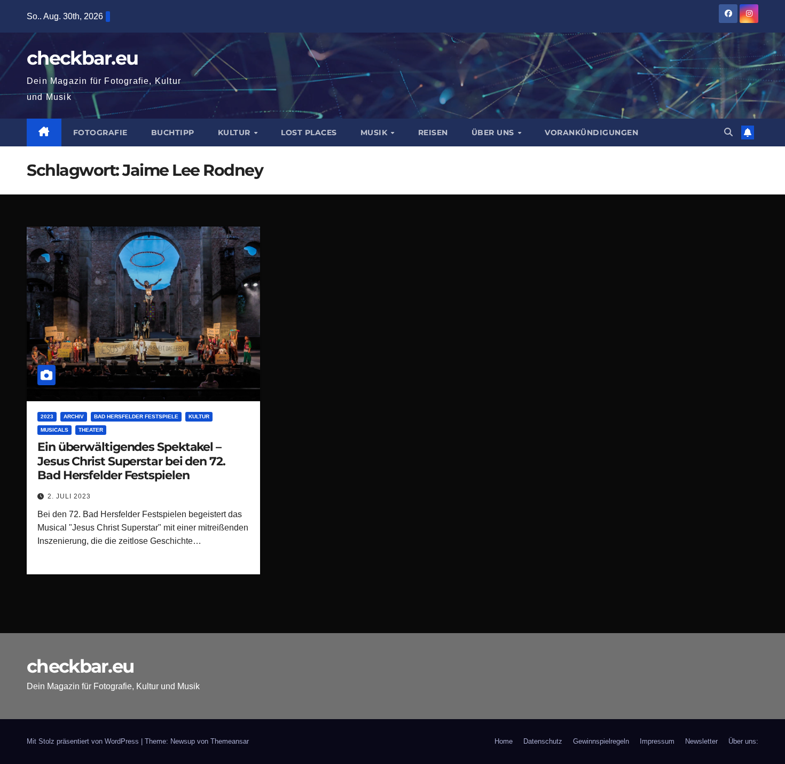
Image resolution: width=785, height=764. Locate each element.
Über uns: (743, 741)
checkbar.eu (82, 57)
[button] (728, 132)
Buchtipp (172, 132)
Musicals (54, 430)
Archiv (74, 416)
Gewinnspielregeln (601, 741)
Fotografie (100, 132)
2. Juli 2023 (69, 496)
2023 (47, 416)
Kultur (235, 132)
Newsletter (701, 741)
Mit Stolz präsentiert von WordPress (84, 741)
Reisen (433, 132)
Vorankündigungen (591, 132)
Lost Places (309, 132)
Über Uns (494, 132)
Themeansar (229, 741)
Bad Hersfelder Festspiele (136, 416)
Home (503, 741)
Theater (90, 430)
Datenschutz (542, 741)
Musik (375, 132)
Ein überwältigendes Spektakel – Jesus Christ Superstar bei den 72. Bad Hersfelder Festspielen (131, 461)
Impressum (657, 741)
